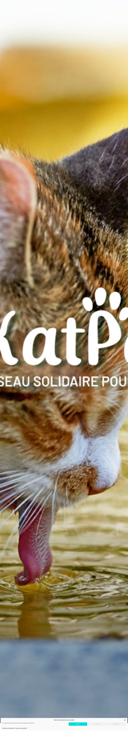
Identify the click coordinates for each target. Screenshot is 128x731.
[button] (125, 720)
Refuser (97, 724)
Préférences (116, 724)
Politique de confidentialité (8, 728)
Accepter (78, 724)
